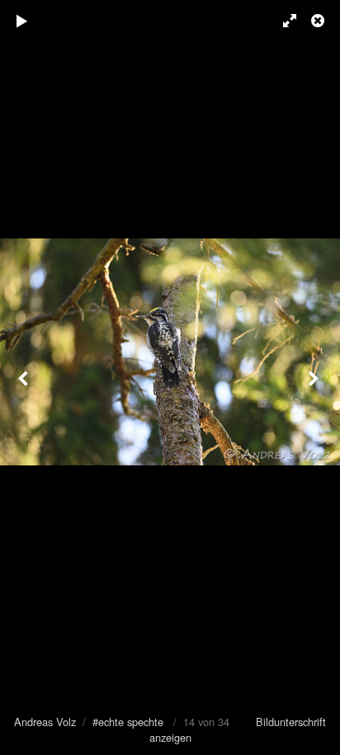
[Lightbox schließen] (319, 20)
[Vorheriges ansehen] (25, 377)
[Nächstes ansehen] (315, 377)
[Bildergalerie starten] (22, 20)
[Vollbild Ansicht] (282, 20)
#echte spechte (127, 721)
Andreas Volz (45, 721)
